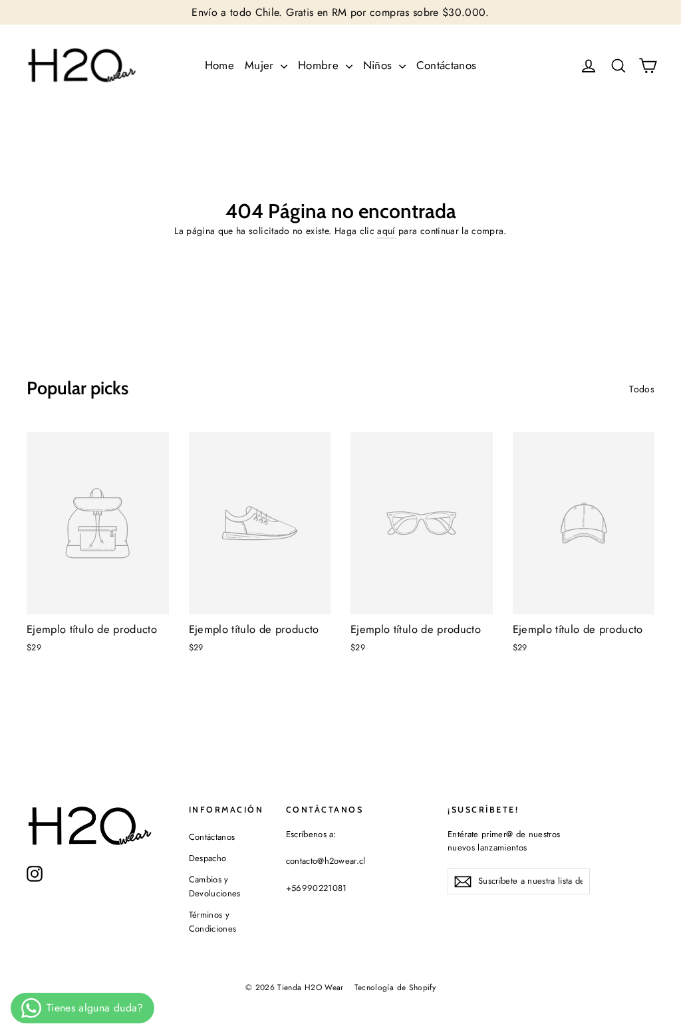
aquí (386, 230)
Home (219, 65)
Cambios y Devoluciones (215, 886)
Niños (379, 65)
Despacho (208, 858)
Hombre (320, 65)
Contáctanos (446, 65)
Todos (641, 389)
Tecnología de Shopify (395, 987)
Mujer (261, 65)
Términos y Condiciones (213, 921)
